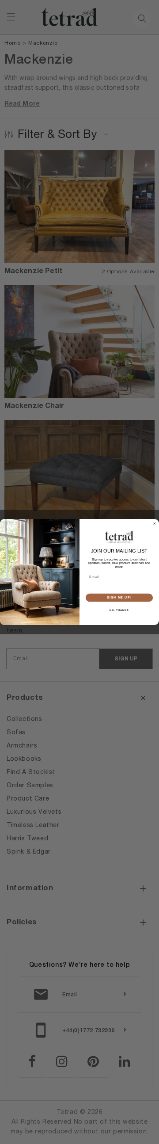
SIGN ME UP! (119, 597)
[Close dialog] (154, 523)
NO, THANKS (119, 609)
